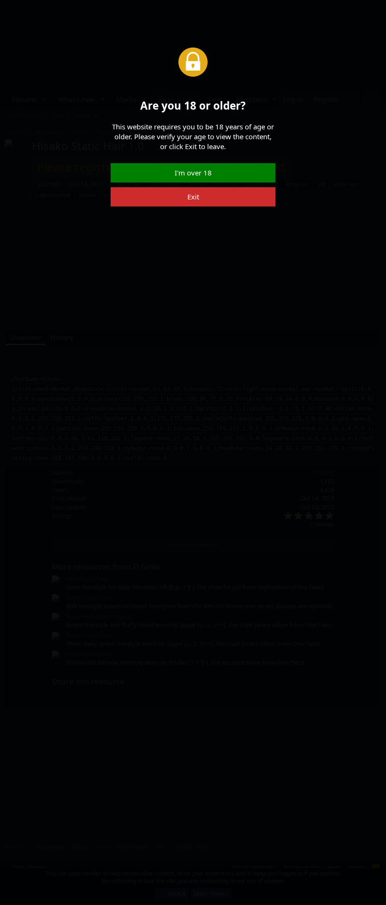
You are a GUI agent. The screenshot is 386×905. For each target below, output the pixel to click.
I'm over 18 (193, 172)
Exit (193, 196)
